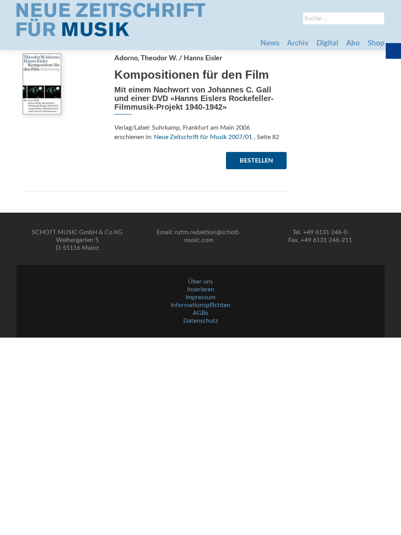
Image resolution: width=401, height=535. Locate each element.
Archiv (298, 43)
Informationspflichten (200, 305)
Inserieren (200, 289)
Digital (327, 43)
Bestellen (256, 160)
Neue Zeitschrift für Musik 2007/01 (203, 137)
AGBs (200, 313)
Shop (376, 43)
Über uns (200, 281)
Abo (353, 43)
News (269, 43)
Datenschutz (200, 321)
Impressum (200, 297)
